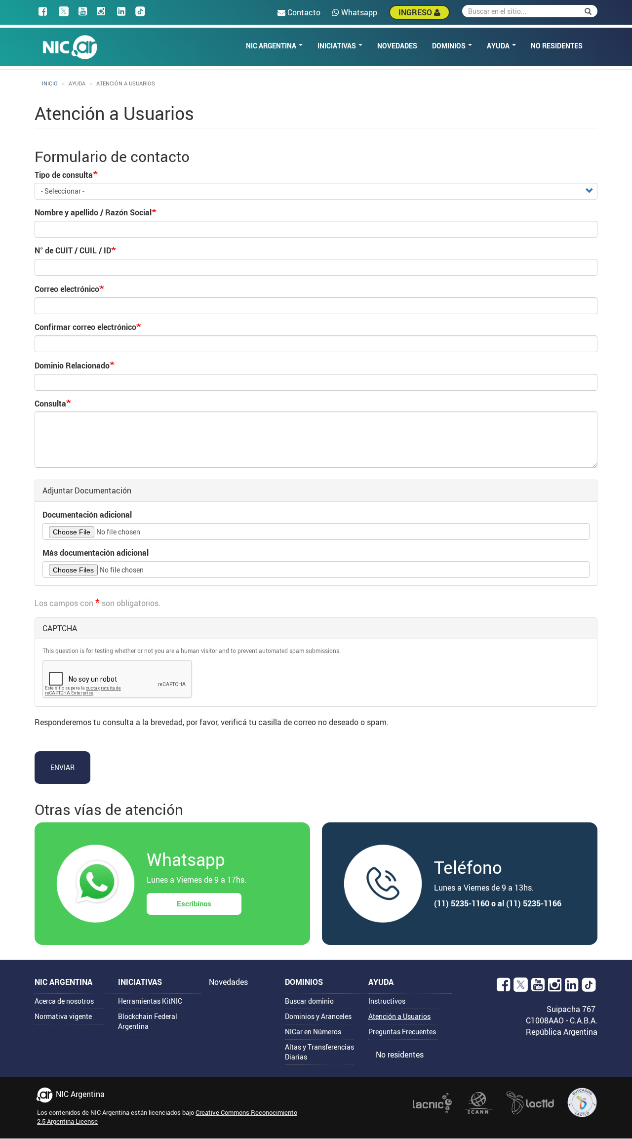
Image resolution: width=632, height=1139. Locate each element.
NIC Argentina (272, 45)
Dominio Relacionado (72, 365)
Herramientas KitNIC (150, 1001)
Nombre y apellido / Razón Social (93, 212)
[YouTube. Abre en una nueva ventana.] (538, 987)
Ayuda (499, 45)
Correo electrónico (67, 289)
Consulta (50, 403)
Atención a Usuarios (399, 1016)
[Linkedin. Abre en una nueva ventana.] (571, 987)
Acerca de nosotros (64, 1001)
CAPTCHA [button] (59, 628)
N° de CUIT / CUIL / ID (73, 250)
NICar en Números (313, 1031)
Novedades (397, 45)
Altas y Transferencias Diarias (319, 1051)
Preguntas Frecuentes (402, 1031)
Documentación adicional (87, 514)
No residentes (557, 45)
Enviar (62, 767)
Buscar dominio (309, 1001)
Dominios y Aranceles (318, 1016)
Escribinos (194, 903)
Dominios (449, 45)
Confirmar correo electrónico (85, 327)
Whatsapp (358, 12)
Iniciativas (337, 45)
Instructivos (386, 1001)
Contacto (302, 12)
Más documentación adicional (95, 552)
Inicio (50, 83)
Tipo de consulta (64, 174)
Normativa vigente (63, 1016)
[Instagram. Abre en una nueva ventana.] (554, 987)
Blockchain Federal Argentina (147, 1021)
